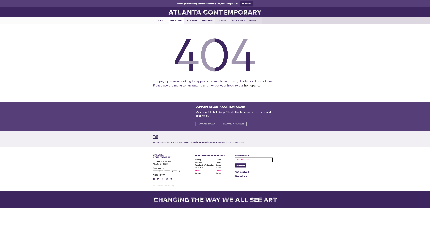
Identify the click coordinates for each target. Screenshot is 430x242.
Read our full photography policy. (231, 142)
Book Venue (238, 21)
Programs (192, 21)
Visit (160, 21)
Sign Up (240, 165)
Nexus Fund (241, 175)
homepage (251, 85)
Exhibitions (176, 21)
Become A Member (233, 124)
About (222, 21)
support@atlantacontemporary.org (166, 171)
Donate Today (207, 124)
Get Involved (242, 171)
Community (207, 21)
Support (254, 21)
